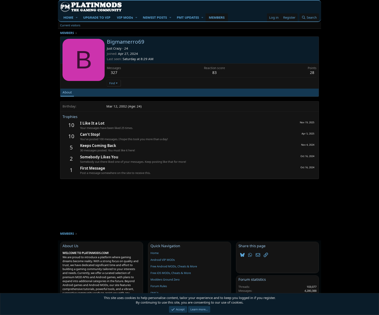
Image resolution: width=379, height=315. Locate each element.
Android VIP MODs (162, 260)
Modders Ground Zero (165, 279)
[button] (77, 17)
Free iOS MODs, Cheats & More (170, 273)
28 (312, 72)
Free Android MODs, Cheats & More (173, 266)
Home (154, 253)
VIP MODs (125, 17)
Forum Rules (158, 286)
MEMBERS (217, 17)
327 (114, 72)
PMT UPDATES (188, 17)
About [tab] (67, 92)
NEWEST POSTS (155, 17)
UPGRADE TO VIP (96, 17)
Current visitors (70, 25)
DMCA (154, 293)
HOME (68, 17)
